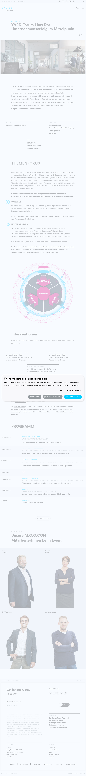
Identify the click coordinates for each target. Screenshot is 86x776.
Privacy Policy (66, 390)
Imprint (78, 390)
